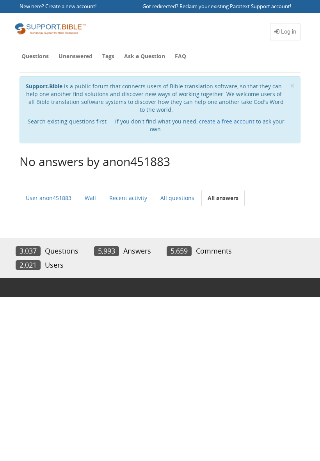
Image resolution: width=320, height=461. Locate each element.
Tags (108, 56)
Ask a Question (144, 56)
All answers (223, 198)
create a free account (226, 121)
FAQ (180, 56)
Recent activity (128, 198)
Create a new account (70, 6)
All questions (177, 198)
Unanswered (75, 56)
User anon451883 (48, 198)
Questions (35, 56)
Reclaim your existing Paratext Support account (235, 6)
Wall (90, 198)
